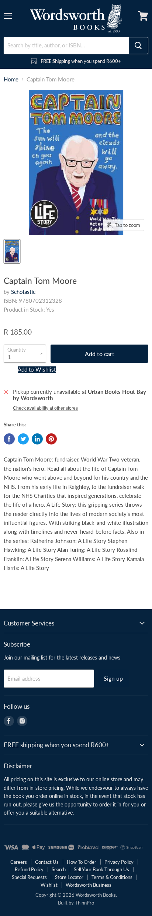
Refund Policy (29, 869)
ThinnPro (84, 903)
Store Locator (69, 877)
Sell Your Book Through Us (101, 869)
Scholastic (23, 291)
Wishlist (49, 885)
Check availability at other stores (45, 408)
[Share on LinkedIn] (37, 438)
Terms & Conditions (111, 877)
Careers (18, 862)
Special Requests (29, 877)
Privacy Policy (119, 862)
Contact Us (47, 862)
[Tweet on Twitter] (23, 438)
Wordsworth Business (88, 885)
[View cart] (143, 15)
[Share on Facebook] (9, 438)
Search (59, 869)
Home (11, 79)
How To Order (81, 862)
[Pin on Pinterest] (51, 438)
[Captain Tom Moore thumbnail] (12, 251)
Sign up (113, 678)
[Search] (138, 45)
